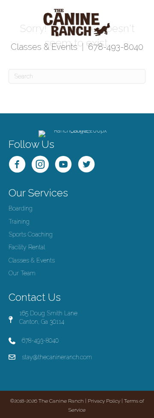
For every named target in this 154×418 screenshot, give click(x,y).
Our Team (22, 273)
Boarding (21, 208)
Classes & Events (44, 47)
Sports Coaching (31, 234)
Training (19, 221)
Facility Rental (27, 247)
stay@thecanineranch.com (57, 357)
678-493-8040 (115, 47)
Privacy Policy (104, 401)
